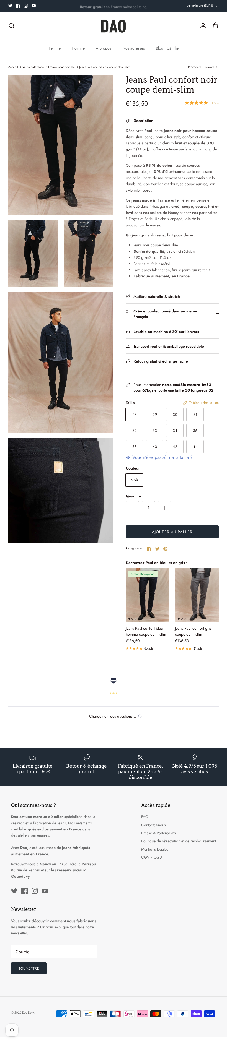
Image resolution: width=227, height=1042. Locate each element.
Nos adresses (133, 48)
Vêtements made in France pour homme (48, 67)
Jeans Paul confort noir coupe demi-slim (104, 67)
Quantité (133, 496)
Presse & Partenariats (158, 833)
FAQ (144, 816)
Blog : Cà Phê (167, 48)
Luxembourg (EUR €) (200, 5)
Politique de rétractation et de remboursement (178, 841)
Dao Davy (28, 1012)
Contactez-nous (153, 825)
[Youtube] (34, 6)
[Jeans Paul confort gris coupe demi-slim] (197, 595)
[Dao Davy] (113, 26)
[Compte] (202, 25)
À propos (103, 48)
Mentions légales (154, 849)
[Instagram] (26, 6)
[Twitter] (10, 6)
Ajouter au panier (172, 532)
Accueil (13, 67)
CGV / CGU (151, 857)
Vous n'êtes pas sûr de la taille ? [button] (162, 457)
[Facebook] (18, 6)
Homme (78, 48)
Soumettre (28, 968)
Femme (55, 48)
